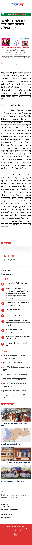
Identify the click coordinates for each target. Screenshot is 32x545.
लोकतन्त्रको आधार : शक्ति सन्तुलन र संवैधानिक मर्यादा (14, 385)
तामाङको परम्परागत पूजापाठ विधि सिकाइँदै (14, 396)
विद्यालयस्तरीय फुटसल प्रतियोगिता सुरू (15, 374)
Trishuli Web (15, 498)
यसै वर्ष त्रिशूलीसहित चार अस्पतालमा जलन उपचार (16, 369)
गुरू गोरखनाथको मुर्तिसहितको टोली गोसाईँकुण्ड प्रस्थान (14, 357)
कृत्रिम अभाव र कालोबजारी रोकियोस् (14, 390)
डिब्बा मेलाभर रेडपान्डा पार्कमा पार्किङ (14, 379)
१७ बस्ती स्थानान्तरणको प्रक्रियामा (13, 362)
